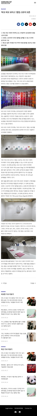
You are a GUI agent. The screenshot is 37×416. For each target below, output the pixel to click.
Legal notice (9, 408)
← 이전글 (4, 283)
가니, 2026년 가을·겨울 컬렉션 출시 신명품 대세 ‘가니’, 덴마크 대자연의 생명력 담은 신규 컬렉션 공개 (13, 324)
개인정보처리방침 (18, 408)
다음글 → (33, 283)
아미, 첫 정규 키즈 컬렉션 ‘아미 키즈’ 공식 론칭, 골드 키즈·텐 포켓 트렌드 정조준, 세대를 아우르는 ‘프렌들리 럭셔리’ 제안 (12, 300)
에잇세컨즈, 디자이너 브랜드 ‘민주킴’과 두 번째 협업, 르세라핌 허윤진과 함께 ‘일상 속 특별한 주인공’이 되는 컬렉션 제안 (13, 312)
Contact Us (28, 408)
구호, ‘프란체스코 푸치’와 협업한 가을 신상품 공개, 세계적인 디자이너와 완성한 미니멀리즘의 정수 (13, 336)
